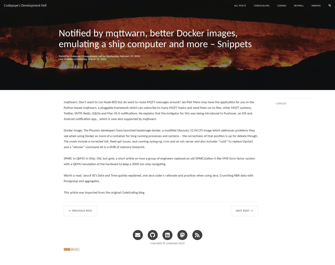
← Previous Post (80, 210)
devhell (299, 6)
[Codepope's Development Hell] (197, 235)
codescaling (262, 6)
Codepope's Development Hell (25, 6)
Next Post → (244, 210)
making (316, 6)
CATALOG (281, 103)
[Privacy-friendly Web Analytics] (71, 249)
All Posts (240, 6)
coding (281, 6)
